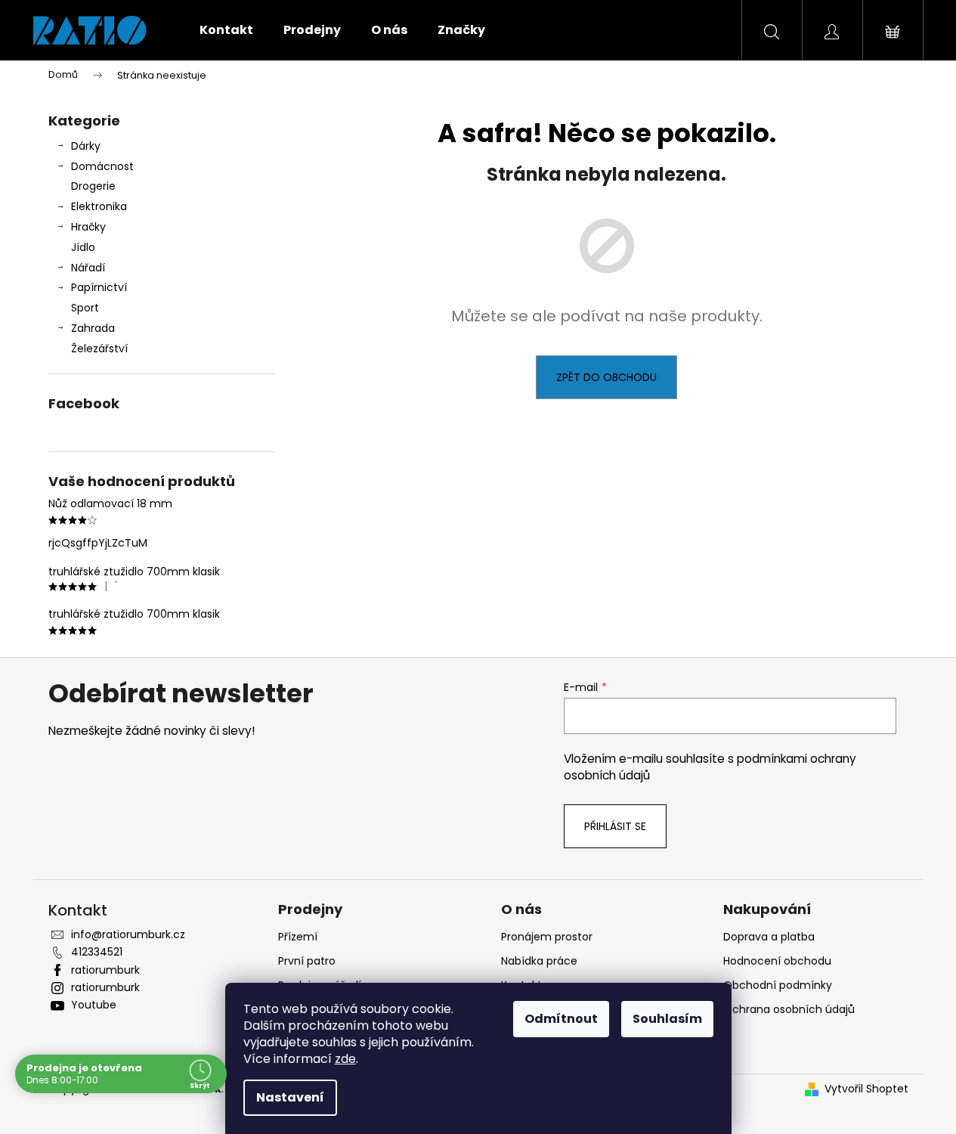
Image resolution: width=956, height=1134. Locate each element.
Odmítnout (561, 1018)
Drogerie (93, 186)
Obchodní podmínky (777, 985)
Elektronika (99, 206)
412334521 (96, 951)
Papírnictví (99, 287)
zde (345, 1058)
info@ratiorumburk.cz (128, 934)
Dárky (86, 145)
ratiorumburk (105, 970)
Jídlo (83, 247)
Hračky (88, 226)
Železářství (99, 348)
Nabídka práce (539, 960)
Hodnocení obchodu (777, 960)
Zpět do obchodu (606, 377)
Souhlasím (667, 1018)
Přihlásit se (615, 826)
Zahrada (93, 328)
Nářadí (88, 267)
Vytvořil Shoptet (866, 1089)
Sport (85, 307)
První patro (307, 960)
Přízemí (297, 936)
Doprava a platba (769, 936)
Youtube (93, 1004)
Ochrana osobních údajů (789, 1009)
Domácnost (102, 166)
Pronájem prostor (546, 936)
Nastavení (290, 1097)
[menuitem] (226, 30)
